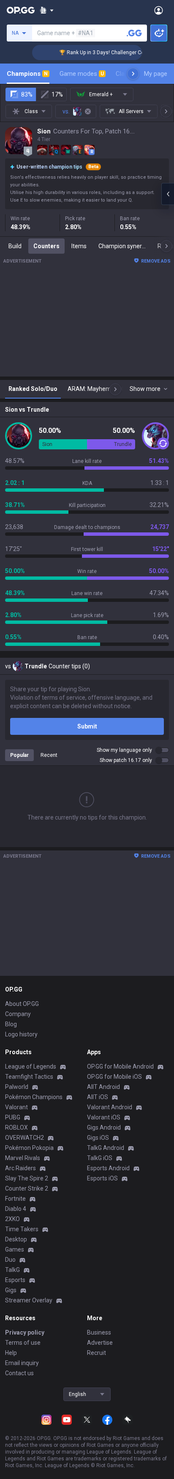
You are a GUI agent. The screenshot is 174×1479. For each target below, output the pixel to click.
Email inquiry (22, 1363)
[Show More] (46, 10)
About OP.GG (22, 1003)
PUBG (12, 1117)
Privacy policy (24, 1332)
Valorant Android (109, 1107)
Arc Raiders (20, 1168)
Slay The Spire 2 (26, 1178)
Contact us (19, 1373)
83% (27, 94)
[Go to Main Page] (21, 10)
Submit (87, 726)
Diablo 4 (15, 1208)
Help (11, 1352)
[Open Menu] (158, 10)
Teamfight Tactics (29, 1076)
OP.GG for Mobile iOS (114, 1076)
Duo (10, 1259)
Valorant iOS (103, 1117)
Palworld (16, 1086)
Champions (27, 74)
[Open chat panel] (167, 194)
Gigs (10, 1290)
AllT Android (103, 1086)
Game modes (82, 74)
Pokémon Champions (34, 1097)
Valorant (16, 1107)
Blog (11, 1024)
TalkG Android (105, 1147)
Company (18, 1014)
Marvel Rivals (22, 1158)
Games (14, 1249)
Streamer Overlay (28, 1300)
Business (99, 1332)
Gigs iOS (98, 1137)
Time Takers (21, 1229)
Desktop (16, 1239)
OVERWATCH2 (24, 1137)
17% (57, 94)
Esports (15, 1280)
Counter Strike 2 (26, 1188)
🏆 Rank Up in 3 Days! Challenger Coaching (103, 52)
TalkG (12, 1269)
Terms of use (23, 1342)
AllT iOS (97, 1097)
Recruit (96, 1352)
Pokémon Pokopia (29, 1147)
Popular (19, 755)
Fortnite (15, 1198)
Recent (49, 755)
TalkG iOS (99, 1158)
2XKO (12, 1219)
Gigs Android (104, 1127)
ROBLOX (16, 1127)
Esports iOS (102, 1178)
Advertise (100, 1342)
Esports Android (108, 1168)
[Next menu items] (133, 74)
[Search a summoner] (134, 33)
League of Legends (30, 1066)
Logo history (21, 1034)
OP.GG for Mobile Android (120, 1066)
